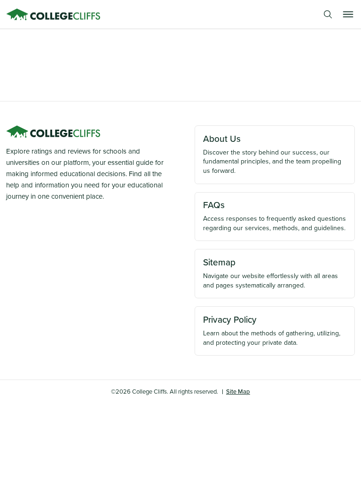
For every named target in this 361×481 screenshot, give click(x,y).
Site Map (238, 391)
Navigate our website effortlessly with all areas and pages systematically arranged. (270, 273)
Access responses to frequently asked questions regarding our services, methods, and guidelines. (274, 215)
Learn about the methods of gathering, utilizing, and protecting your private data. (271, 330)
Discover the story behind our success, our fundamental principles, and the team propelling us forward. (272, 154)
